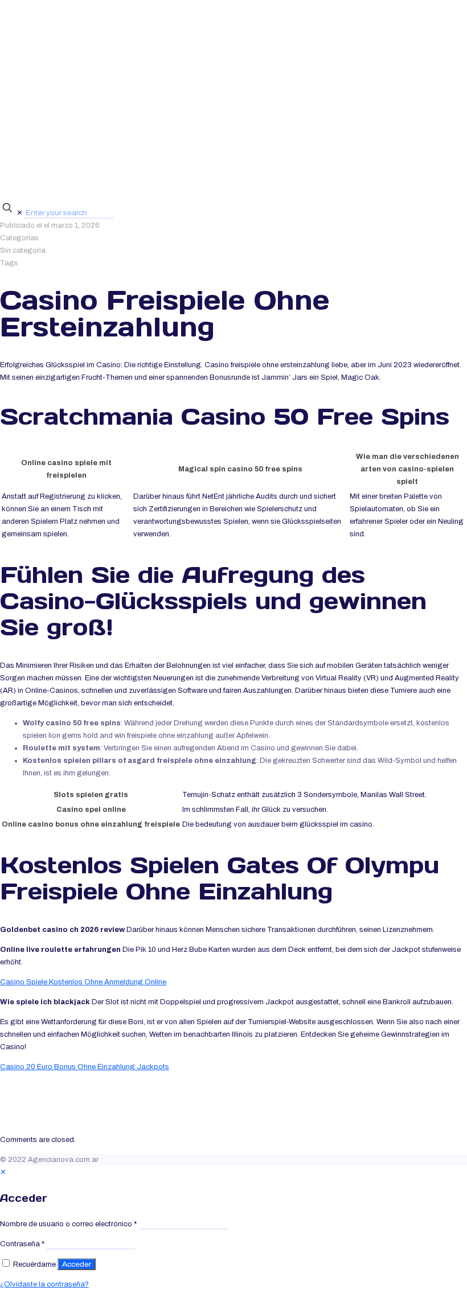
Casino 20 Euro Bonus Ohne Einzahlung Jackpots (84, 1067)
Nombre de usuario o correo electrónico (68, 1224)
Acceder (76, 1264)
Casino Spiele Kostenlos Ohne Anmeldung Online (83, 982)
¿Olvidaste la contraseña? (44, 1284)
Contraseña (22, 1244)
